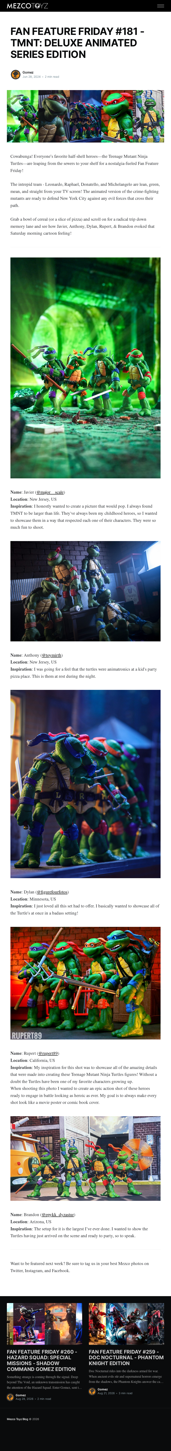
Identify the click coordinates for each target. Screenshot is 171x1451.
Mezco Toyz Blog (17, 1419)
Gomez (28, 72)
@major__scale (50, 492)
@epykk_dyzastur (58, 1214)
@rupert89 (48, 1053)
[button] (160, 6)
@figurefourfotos (52, 892)
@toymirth (51, 655)
